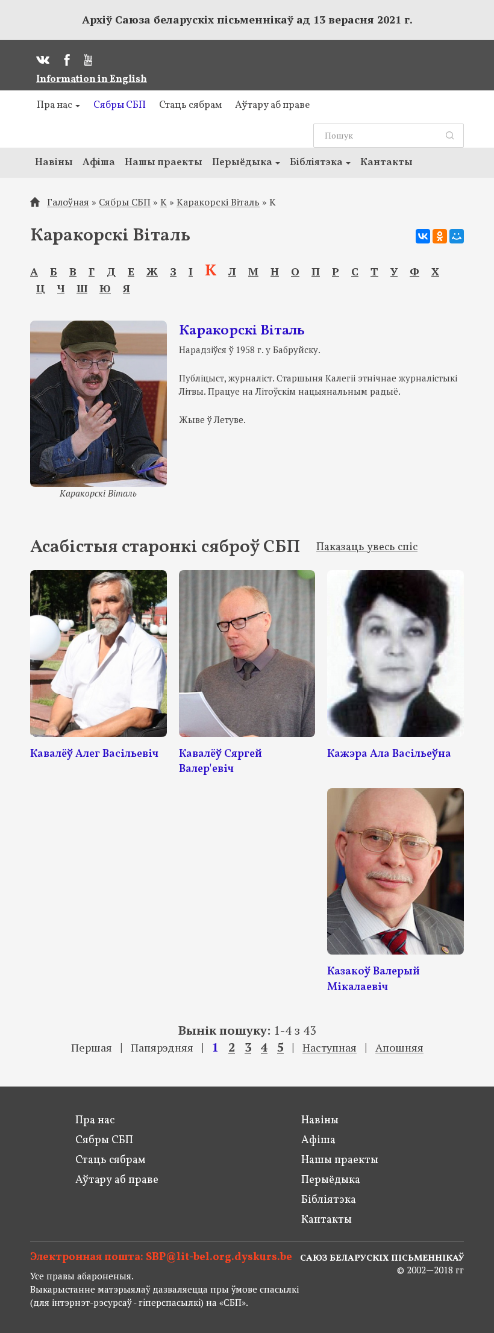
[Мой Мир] (456, 236)
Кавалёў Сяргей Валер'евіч (220, 762)
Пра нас (94, 1120)
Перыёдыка (330, 1180)
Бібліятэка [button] (317, 162)
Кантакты (386, 162)
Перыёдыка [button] (243, 162)
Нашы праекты (163, 162)
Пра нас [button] (55, 105)
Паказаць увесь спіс (366, 547)
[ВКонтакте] (423, 236)
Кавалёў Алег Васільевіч (94, 754)
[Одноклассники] (440, 236)
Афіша (99, 162)
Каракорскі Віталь (218, 202)
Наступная (329, 1047)
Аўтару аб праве (272, 105)
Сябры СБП (119, 105)
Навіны (54, 162)
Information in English (91, 79)
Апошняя (399, 1047)
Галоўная (68, 202)
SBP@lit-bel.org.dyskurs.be (219, 1257)
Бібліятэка (328, 1200)
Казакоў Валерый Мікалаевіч (373, 979)
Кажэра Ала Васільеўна (389, 754)
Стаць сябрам (190, 105)
